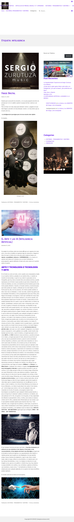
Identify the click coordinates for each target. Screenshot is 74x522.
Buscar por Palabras (49, 53)
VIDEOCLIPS (49, 143)
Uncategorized (50, 141)
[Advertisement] (37, 24)
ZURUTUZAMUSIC (51, 103)
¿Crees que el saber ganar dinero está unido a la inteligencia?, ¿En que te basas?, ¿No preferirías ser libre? (58, 88)
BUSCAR (68, 56)
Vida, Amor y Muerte (49, 92)
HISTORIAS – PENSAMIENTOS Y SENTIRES (57, 139)
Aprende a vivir (48, 94)
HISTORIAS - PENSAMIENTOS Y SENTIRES (18, 202)
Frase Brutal (8, 93)
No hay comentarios (34, 202)
